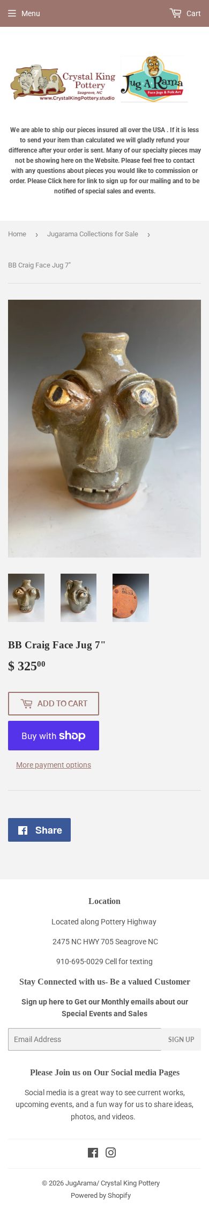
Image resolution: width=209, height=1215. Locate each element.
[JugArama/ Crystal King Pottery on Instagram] (111, 1154)
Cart (193, 13)
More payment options (53, 765)
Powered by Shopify (101, 1195)
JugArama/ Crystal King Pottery (112, 1183)
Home (17, 234)
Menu (30, 13)
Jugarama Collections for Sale (92, 234)
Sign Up (181, 1040)
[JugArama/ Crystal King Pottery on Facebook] (93, 1154)
